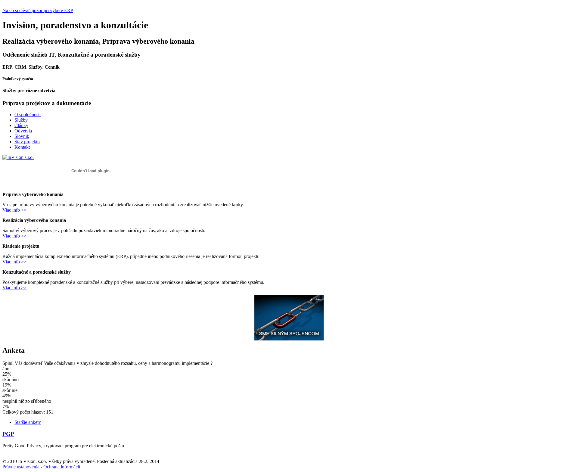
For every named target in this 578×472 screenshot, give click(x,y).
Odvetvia (23, 130)
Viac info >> (14, 210)
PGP (8, 434)
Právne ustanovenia (20, 466)
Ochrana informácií (61, 466)
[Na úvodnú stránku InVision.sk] (18, 157)
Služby (21, 120)
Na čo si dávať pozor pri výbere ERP (37, 10)
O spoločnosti (27, 114)
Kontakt (22, 147)
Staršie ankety (27, 422)
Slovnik (21, 136)
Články (21, 125)
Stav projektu (27, 141)
